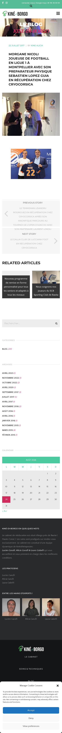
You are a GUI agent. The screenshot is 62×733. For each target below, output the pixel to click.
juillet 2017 (8, 397)
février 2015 (8, 435)
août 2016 (7, 411)
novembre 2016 (10, 406)
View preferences (31, 726)
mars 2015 (7, 430)
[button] (57, 685)
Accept (31, 710)
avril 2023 (7, 373)
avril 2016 (7, 416)
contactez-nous (28, 3)
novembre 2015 (10, 425)
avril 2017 (7, 401)
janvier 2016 (8, 420)
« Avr (4, 511)
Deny (31, 718)
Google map (41, 3)
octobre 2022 (9, 382)
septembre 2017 (10, 392)
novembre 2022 (10, 378)
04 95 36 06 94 (53, 3)
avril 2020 (8, 387)
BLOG (4, 349)
